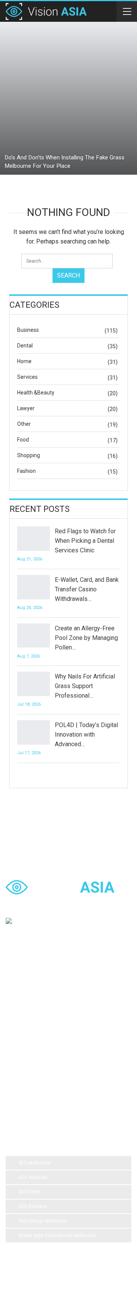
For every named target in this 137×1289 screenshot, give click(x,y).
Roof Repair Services (34, 1080)
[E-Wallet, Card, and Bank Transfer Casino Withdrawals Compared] (33, 587)
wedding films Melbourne (38, 1034)
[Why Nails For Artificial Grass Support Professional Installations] (33, 684)
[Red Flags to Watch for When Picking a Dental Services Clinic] (33, 538)
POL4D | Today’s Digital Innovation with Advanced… (86, 734)
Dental (25, 346)
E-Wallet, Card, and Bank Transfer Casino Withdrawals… (87, 589)
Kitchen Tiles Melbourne (93, 1080)
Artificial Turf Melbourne (36, 988)
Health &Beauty (35, 393)
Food (23, 440)
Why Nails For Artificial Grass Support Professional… (85, 686)
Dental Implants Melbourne (40, 1019)
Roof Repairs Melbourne (37, 1095)
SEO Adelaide (33, 1177)
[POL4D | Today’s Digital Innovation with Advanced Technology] (33, 732)
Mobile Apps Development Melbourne (57, 1235)
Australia (86, 1034)
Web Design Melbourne (43, 1221)
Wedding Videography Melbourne (46, 1049)
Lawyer (26, 408)
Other (24, 424)
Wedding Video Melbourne (39, 1004)
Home (24, 361)
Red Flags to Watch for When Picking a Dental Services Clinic (85, 541)
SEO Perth (29, 1192)
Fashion (26, 471)
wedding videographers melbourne (48, 1065)
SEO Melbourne (35, 1163)
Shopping (28, 455)
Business (28, 330)
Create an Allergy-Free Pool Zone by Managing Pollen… (86, 638)
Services (27, 377)
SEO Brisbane (33, 1206)
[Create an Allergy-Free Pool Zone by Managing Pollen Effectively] (33, 635)
